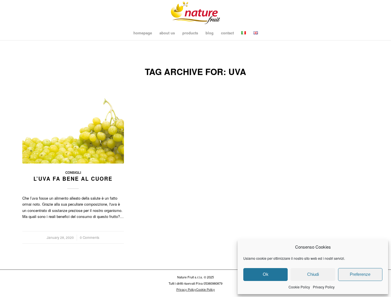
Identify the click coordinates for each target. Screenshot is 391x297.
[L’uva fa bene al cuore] (73, 122)
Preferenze (360, 274)
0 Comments (89, 237)
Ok (265, 274)
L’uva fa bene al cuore (72, 178)
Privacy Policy (324, 286)
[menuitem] (143, 33)
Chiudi (313, 274)
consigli (73, 172)
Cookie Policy (299, 286)
